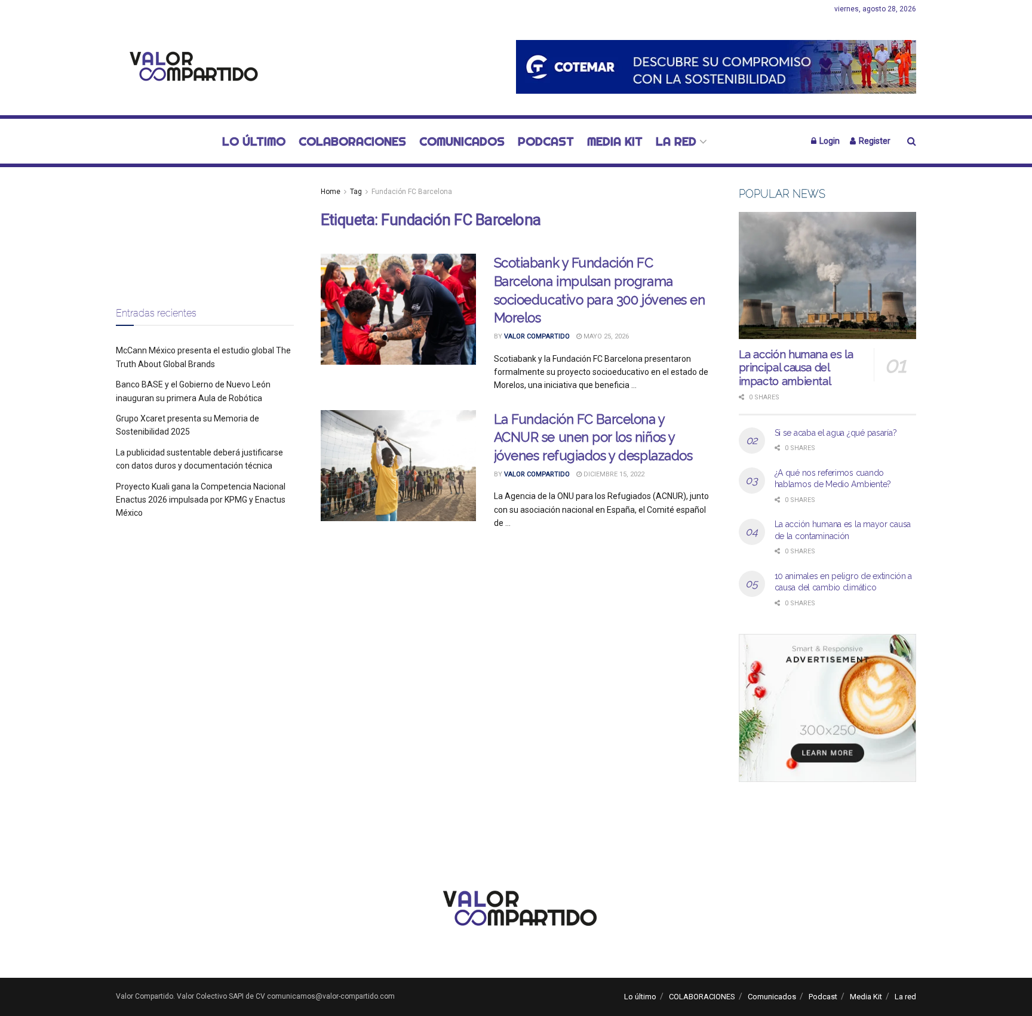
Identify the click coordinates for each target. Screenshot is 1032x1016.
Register (873, 141)
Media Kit (615, 141)
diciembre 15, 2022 (613, 474)
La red (676, 141)
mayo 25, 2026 (605, 336)
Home (330, 191)
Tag (356, 191)
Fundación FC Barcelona (411, 191)
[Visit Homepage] (190, 67)
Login (829, 141)
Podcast (546, 141)
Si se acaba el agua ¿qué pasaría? (836, 433)
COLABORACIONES (352, 141)
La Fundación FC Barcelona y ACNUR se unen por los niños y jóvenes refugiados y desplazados (593, 437)
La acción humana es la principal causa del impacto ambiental (796, 367)
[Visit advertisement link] (716, 66)
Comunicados (462, 141)
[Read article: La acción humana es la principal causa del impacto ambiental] (828, 275)
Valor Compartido (537, 336)
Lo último (253, 141)
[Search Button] (911, 141)
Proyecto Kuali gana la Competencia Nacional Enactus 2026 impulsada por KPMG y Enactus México (200, 500)
